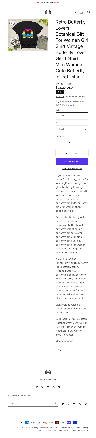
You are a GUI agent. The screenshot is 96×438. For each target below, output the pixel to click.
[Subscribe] (55, 403)
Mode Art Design (32, 428)
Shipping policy (61, 430)
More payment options (72, 168)
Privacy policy (82, 428)
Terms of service (43, 430)
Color (58, 110)
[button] (6, 12)
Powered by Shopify (49, 428)
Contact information (79, 430)
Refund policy (67, 428)
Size (58, 123)
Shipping (60, 96)
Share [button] (61, 350)
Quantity (60, 136)
